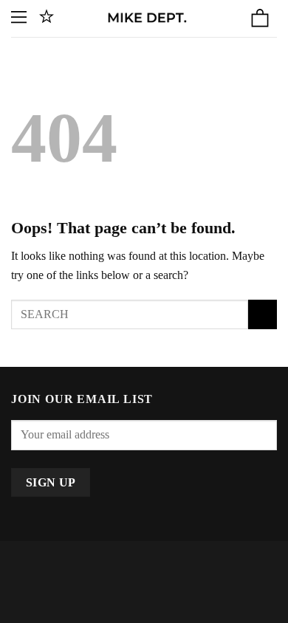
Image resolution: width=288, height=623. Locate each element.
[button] (20, 18)
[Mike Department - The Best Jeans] (147, 18)
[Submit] (262, 314)
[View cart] (260, 18)
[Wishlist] (46, 18)
